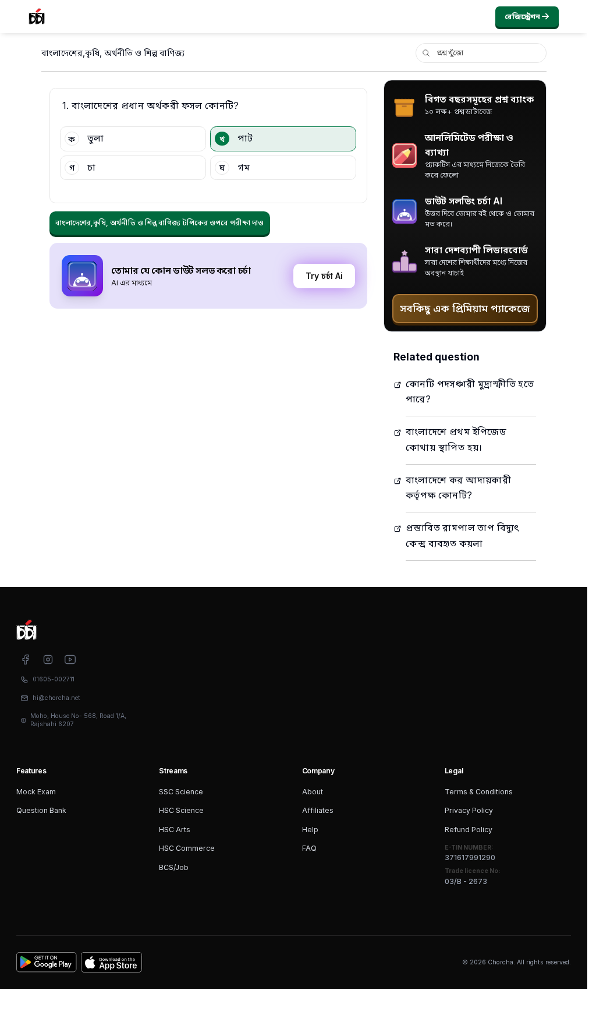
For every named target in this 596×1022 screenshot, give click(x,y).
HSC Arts (174, 829)
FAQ (309, 848)
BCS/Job (174, 867)
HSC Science (181, 810)
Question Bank (41, 810)
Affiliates (318, 810)
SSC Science (181, 791)
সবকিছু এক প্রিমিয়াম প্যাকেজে (465, 308)
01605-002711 (53, 679)
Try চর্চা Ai (324, 276)
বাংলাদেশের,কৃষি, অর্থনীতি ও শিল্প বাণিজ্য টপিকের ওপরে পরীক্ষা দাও (159, 222)
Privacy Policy (469, 810)
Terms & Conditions (479, 791)
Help (310, 829)
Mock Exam (36, 791)
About (312, 791)
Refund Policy (468, 829)
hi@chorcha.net (56, 698)
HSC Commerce (187, 848)
